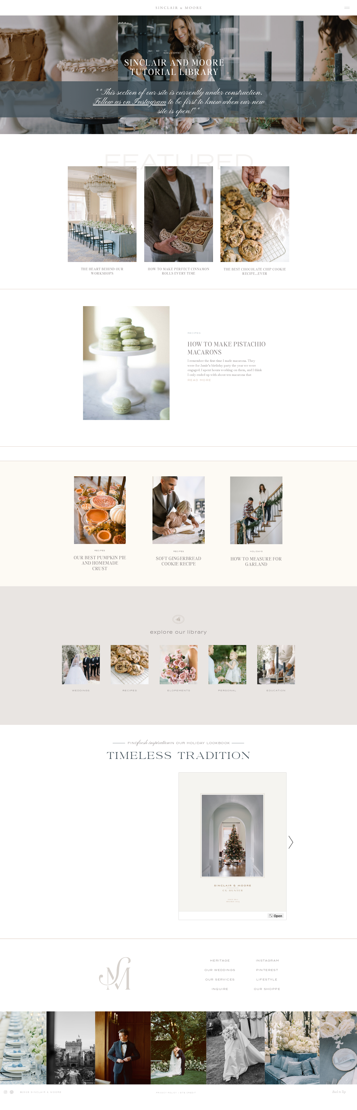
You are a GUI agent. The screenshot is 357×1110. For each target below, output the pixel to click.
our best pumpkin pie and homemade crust (100, 562)
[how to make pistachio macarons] (126, 363)
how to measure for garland (256, 561)
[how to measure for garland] (256, 510)
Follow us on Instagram (129, 102)
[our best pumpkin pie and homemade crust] (100, 510)
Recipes (194, 333)
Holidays (256, 551)
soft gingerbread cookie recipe (178, 560)
